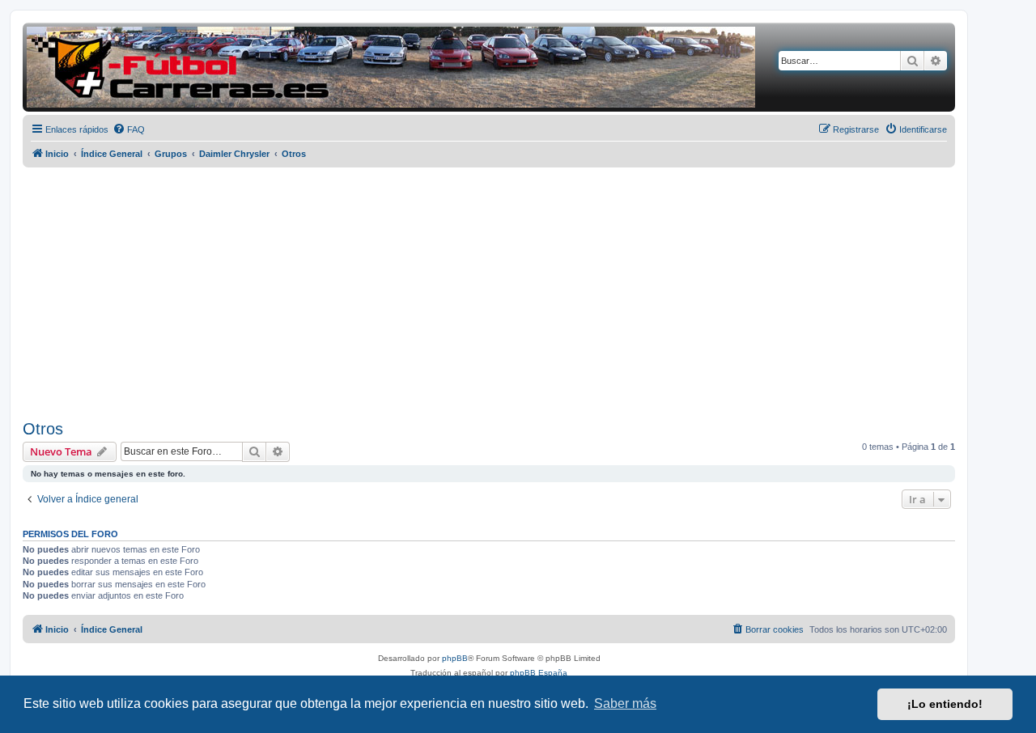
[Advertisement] (489, 293)
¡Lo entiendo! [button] (945, 703)
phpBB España (538, 672)
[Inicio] (391, 67)
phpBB (455, 658)
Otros (43, 429)
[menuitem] (129, 129)
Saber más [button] (625, 703)
